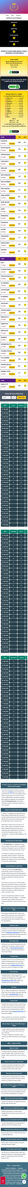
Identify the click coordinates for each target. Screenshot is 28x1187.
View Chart (12, 143)
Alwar (3, 229)
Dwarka (4, 250)
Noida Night (5, 243)
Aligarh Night (6, 269)
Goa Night (4, 303)
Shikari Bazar (6, 364)
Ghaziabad (5, 236)
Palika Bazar (5, 148)
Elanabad (4, 296)
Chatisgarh (5, 290)
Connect (20, 1168)
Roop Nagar (5, 202)
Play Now (18, 15)
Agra (3, 209)
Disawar (4, 141)
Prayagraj (5, 161)
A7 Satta (10, 792)
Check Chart (21, 397)
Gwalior (4, 168)
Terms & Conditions (10, 1168)
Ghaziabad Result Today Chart (8, 980)
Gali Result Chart (14, 994)
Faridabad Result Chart (16, 965)
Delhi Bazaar (5, 175)
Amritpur (4, 324)
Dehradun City (6, 344)
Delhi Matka (5, 188)
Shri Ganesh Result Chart (17, 948)
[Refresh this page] (24, 1182)
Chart (12, 15)
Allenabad (5, 283)
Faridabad (4, 216)
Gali (2, 262)
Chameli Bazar (6, 351)
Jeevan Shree (6, 310)
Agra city (4, 384)
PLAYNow (3, 1181)
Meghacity (5, 317)
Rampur (4, 337)
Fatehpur (4, 222)
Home (7, 15)
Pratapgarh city (7, 276)
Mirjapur (4, 330)
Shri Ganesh (5, 195)
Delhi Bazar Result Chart (13, 932)
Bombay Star (5, 371)
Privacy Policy (16, 1165)
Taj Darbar (5, 358)
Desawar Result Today (18, 1011)
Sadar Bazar (5, 154)
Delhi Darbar (5, 182)
